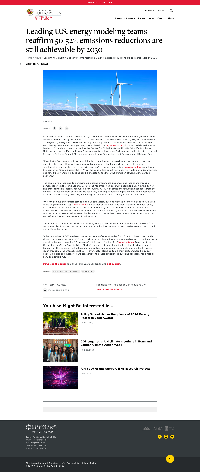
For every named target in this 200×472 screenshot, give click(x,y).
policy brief (113, 264)
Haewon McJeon (133, 167)
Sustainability (88, 271)
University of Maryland (100, 2)
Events (160, 18)
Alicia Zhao (79, 204)
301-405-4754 (39, 448)
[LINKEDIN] (166, 437)
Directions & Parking (36, 463)
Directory (53, 463)
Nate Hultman (126, 242)
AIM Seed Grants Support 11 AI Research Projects (115, 368)
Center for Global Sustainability (66, 271)
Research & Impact (125, 18)
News (151, 18)
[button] (171, 10)
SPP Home (149, 10)
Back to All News (37, 63)
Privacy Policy (89, 463)
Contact (162, 10)
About (171, 18)
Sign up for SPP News (108, 289)
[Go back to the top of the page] (170, 459)
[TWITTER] (160, 437)
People (141, 18)
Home (29, 58)
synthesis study (116, 145)
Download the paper (54, 264)
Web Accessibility (70, 463)
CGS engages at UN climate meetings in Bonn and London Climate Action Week (116, 343)
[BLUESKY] (172, 437)
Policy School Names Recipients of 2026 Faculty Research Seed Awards (115, 316)
